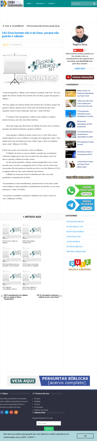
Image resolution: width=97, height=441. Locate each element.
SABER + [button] (31, 437)
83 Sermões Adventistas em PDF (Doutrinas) (84, 124)
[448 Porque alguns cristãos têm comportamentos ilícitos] (31, 230)
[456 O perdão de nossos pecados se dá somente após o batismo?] (11, 254)
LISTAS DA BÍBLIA (73, 242)
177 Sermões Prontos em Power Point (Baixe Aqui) (85, 164)
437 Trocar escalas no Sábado (10, 242)
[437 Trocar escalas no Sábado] (11, 230)
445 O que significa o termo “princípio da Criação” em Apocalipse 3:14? (30, 290)
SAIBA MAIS (80, 68)
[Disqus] (31, 332)
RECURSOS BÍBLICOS (74, 247)
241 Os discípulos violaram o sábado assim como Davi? (48, 296)
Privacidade (38, 407)
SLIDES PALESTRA (74, 237)
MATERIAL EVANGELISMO (76, 252)
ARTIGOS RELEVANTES (75, 222)
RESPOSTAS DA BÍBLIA (75, 232)
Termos (37, 404)
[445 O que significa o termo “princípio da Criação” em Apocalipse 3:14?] (31, 277)
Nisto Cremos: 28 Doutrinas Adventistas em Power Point (85, 93)
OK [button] (85, 436)
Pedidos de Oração (41, 410)
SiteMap (37, 401)
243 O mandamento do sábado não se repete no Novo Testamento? (16, 297)
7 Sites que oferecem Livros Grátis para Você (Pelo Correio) (85, 103)
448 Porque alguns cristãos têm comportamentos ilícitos (30, 242)
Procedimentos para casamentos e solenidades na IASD (85, 134)
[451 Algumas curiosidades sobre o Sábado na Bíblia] (11, 277)
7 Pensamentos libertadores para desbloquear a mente (85, 113)
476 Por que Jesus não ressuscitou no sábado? (30, 265)
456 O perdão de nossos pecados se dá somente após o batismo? (10, 265)
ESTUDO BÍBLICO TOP (75, 227)
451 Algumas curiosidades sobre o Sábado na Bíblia (9, 289)
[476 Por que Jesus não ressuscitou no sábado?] (31, 254)
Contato (37, 399)
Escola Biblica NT (16, 44)
